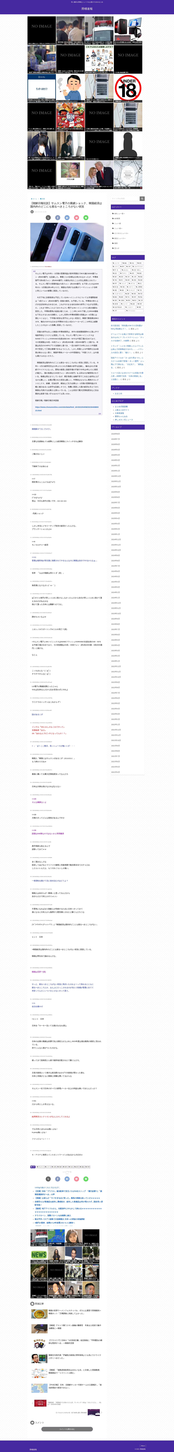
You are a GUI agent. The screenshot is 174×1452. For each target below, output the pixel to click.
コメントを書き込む (67, 1429)
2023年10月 (116, 614)
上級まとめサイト (122, 410)
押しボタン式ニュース (124, 420)
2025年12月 (116, 476)
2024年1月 (115, 598)
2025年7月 (115, 503)
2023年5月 (115, 640)
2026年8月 (115, 434)
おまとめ (118, 393)
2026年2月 (115, 466)
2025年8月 (115, 497)
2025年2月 (115, 529)
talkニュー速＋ (119, 213)
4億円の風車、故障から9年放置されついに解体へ (55, 1223)
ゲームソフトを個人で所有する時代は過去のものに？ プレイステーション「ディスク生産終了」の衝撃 (127, 337)
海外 (66, 1167)
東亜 (34, 1167)
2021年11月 (116, 735)
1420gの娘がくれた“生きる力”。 (48, 1188)
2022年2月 (115, 719)
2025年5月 (115, 513)
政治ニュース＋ (120, 238)
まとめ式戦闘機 (121, 407)
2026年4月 (115, 455)
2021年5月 (115, 767)
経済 (77, 1167)
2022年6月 (115, 698)
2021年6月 (115, 762)
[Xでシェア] (48, 217)
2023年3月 (115, 651)
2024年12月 (116, 539)
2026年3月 (115, 460)
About (143, 1446)
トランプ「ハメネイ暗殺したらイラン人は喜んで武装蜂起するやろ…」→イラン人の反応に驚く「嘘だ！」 (127, 349)
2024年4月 (115, 582)
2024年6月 (115, 571)
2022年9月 (115, 682)
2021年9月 (115, 746)
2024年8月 (115, 561)
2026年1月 (115, 471)
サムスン (41, 1167)
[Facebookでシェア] (57, 217)
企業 (54, 1167)
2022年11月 (116, 672)
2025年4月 (115, 518)
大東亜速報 (119, 413)
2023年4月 (115, 645)
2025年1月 (115, 534)
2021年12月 (116, 730)
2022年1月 (115, 725)
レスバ (48, 1167)
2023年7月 (115, 629)
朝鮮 (60, 1167)
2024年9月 (115, 555)
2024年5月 (115, 577)
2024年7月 (115, 566)
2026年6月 (115, 444)
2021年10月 (116, 740)
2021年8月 (115, 751)
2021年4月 (115, 772)
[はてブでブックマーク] (67, 217)
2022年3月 (115, 714)
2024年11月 (116, 545)
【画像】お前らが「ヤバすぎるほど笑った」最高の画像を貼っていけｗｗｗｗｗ (67, 1198)
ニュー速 (117, 223)
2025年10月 (116, 487)
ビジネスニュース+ (121, 233)
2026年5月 (115, 450)
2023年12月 (116, 603)
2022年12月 (116, 666)
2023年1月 (115, 661)
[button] (142, 198)
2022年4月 (115, 709)
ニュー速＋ (118, 228)
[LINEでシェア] (85, 217)
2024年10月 (116, 550)
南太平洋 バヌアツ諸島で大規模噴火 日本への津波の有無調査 (60, 1219)
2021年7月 (115, 756)
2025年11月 (116, 481)
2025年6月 (115, 508)
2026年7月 (115, 439)
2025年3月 (115, 524)
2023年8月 (115, 624)
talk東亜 (117, 218)
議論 (83, 1167)
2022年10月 (116, 677)
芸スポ (116, 248)
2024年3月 (115, 587)
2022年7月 (115, 693)
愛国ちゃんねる (121, 416)
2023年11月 (116, 608)
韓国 (88, 1167)
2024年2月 (115, 592)
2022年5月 (115, 703)
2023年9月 (115, 619)
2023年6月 (115, 635)
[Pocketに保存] (76, 217)
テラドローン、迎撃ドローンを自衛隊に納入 (53, 1215)
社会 (71, 1167)
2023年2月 (115, 656)
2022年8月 (115, 687)
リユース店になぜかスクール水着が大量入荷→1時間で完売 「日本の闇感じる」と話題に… (127, 376)
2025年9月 (115, 492)
